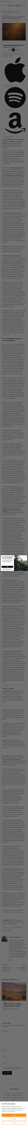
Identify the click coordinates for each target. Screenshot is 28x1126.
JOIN (7, 566)
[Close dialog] (26, 556)
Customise (14, 1119)
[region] (14, 1113)
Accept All (14, 1115)
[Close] (26, 1103)
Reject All (14, 1122)
